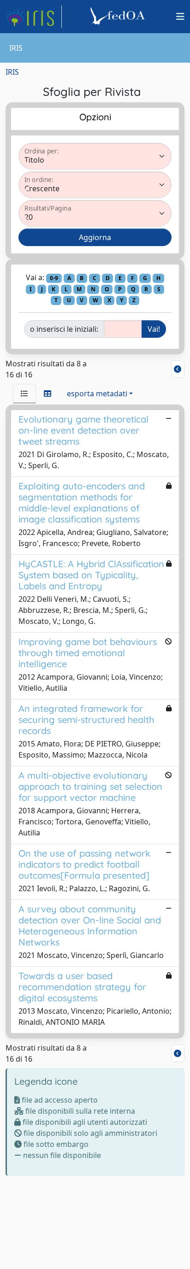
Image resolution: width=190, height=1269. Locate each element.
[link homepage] (34, 17)
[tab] (24, 393)
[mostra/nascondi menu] (180, 16)
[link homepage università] (119, 17)
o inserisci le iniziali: (64, 329)
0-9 (54, 278)
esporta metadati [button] (97, 393)
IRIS (12, 72)
